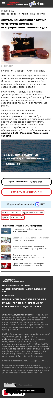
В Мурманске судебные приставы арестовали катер (24, 156)
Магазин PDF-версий (14, 303)
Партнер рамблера (25, 385)
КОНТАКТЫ (8, 295)
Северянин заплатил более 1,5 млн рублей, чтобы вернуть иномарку (31, 239)
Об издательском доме (16, 285)
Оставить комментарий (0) (26, 192)
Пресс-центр (35, 303)
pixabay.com (7, 66)
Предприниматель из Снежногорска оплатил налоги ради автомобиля (28, 265)
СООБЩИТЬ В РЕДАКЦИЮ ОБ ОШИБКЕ (22, 307)
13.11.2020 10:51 (7, 11)
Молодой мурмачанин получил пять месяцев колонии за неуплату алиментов (30, 247)
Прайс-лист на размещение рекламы (24, 299)
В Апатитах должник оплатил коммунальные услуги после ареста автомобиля (28, 257)
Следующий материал (25, 391)
